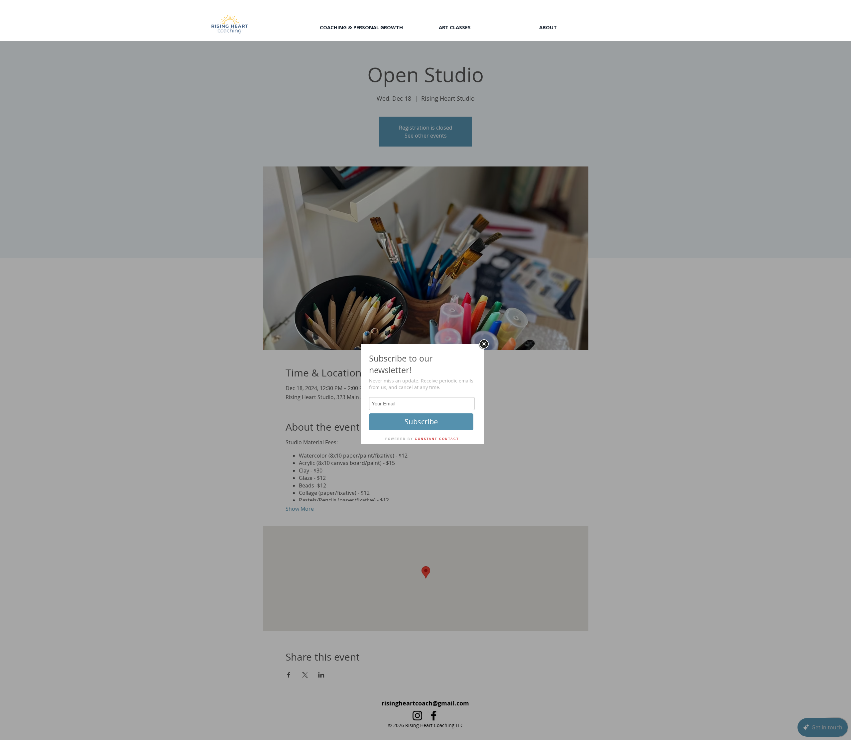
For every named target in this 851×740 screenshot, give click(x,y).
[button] (361, 27)
